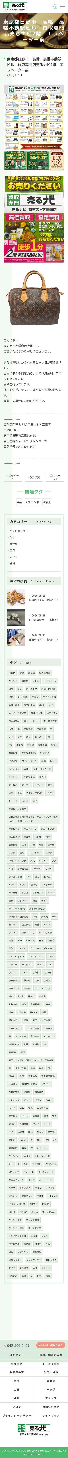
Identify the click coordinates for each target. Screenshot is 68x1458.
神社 (26, 1044)
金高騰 (27, 988)
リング (12, 852)
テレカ (36, 680)
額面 (35, 900)
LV (31, 1148)
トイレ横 (13, 800)
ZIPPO (38, 1244)
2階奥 (42, 704)
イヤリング (22, 1252)
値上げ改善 (20, 1068)
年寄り (54, 744)
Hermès (34, 1012)
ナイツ (31, 1180)
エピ (50, 964)
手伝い (49, 868)
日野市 (12, 673)
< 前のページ (13, 477)
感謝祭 (47, 980)
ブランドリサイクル (44, 1188)
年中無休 (13, 892)
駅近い (12, 1124)
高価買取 (28, 728)
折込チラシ (49, 1036)
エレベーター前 (31, 720)
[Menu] (62, 6)
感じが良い (14, 1020)
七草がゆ (13, 1004)
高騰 (43, 760)
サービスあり (15, 1028)
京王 (50, 736)
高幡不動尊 (14, 1044)
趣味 (11, 688)
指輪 (22, 852)
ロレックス (51, 1259)
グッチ (36, 1124)
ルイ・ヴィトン (16, 956)
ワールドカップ (36, 956)
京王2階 (51, 1132)
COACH (49, 1100)
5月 (47, 1140)
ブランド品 (51, 1164)
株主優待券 (14, 1244)
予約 (54, 916)
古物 (11, 728)
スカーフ (48, 1028)
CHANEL (34, 1204)
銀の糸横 (13, 752)
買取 (22, 673)
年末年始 (30, 940)
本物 (11, 868)
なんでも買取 (45, 932)
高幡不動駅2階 (48, 688)
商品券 (27, 836)
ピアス (25, 1116)
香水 (11, 996)
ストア (25, 800)
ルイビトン (42, 1148)
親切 (46, 1116)
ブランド (13, 680)
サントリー (20, 1036)
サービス (13, 784)
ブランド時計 (32, 1219)
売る (41, 940)
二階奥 (35, 696)
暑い (39, 1140)
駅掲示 (31, 996)
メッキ (12, 884)
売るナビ (45, 1267)
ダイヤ (12, 1267)
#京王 (47, 502)
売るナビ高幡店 (37, 908)
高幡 (11, 940)
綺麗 (26, 1020)
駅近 (26, 1164)
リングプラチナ (33, 1259)
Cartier (34, 1212)
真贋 (54, 860)
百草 (35, 800)
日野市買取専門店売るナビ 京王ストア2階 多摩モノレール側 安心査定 (33, 818)
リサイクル (14, 1100)
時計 (12, 537)
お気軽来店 (29, 704)
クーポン (26, 784)
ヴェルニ (13, 972)
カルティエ (52, 1196)
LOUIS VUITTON (17, 1204)
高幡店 (31, 673)
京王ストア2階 (48, 828)
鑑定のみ (32, 1076)
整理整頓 (13, 760)
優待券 (27, 1244)
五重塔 (36, 1044)
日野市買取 (14, 1092)
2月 (45, 1044)
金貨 (12, 563)
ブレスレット (34, 852)
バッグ (14, 557)
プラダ (38, 1100)
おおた (25, 892)
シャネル (21, 948)
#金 (19, 502)
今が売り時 (42, 1108)
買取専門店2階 (48, 1076)
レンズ (44, 1235)
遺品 (30, 1108)
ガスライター (15, 1259)
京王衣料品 (14, 980)
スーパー (39, 736)
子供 (28, 876)
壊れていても (28, 932)
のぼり (50, 792)
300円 (26, 768)
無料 (24, 1148)
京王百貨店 (14, 836)
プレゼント (38, 892)
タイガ (25, 972)
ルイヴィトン (50, 680)
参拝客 (42, 996)
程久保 (38, 836)
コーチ (12, 1108)
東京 (19, 792)
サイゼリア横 (49, 696)
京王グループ (30, 828)
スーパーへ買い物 (17, 712)
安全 (19, 688)
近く (11, 1164)
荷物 (19, 736)
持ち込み (13, 1275)
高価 (24, 1275)
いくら (23, 1140)
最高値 (36, 1116)
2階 (10, 744)
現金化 (12, 1076)
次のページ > (55, 477)
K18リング (14, 1172)
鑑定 (22, 1076)
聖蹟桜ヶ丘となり (17, 808)
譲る (37, 876)
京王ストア (31, 688)
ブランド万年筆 (16, 1227)
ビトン (27, 1100)
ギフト (51, 892)
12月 (35, 916)
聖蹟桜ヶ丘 (14, 828)
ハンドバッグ (32, 1028)
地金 (11, 696)
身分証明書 (22, 868)
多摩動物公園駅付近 (18, 916)
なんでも (21, 1012)
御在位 (51, 940)
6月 (55, 1140)
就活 (24, 844)
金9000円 (37, 1164)
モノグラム (27, 964)
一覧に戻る (34, 477)
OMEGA (23, 1212)
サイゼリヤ (46, 884)
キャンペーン (45, 1180)
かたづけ (37, 868)
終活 (32, 1068)
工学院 (30, 744)
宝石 (12, 550)
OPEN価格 (22, 696)
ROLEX (12, 1212)
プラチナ (45, 1084)
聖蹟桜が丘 (29, 776)
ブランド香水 (48, 1212)
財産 (32, 844)
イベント (39, 784)
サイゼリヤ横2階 (34, 792)
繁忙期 (44, 916)
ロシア (53, 760)
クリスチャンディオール (42, 948)
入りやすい (52, 712)
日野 (19, 940)
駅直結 (27, 980)
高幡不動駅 (14, 704)
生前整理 (44, 752)
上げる (47, 876)
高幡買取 (13, 1148)
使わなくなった (45, 1172)
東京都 (19, 744)
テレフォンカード (42, 768)
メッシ (51, 956)
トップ (47, 1124)
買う (50, 784)
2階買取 (12, 1052)
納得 (44, 1012)
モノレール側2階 (17, 908)
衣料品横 (24, 1124)
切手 (39, 1275)
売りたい (13, 1196)
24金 (48, 1004)
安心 (51, 704)
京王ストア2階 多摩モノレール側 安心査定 (31, 1060)
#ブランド (32, 502)
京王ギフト (14, 988)
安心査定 (34, 1036)
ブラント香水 (15, 1219)
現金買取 (26, 924)
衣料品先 (13, 1084)
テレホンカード (42, 1156)
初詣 (24, 1004)
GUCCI (33, 1235)
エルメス (24, 1267)
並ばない (13, 924)
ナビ (11, 1132)
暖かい (40, 1132)
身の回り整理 (15, 876)
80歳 (41, 1068)
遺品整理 (13, 844)
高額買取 (41, 728)
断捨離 (27, 1092)
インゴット (28, 1172)
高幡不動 (42, 744)
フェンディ (14, 1156)
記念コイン (27, 1196)
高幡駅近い (35, 1004)
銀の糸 (33, 884)
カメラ (27, 1156)
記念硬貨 (37, 1252)
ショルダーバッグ (17, 860)
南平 (48, 836)
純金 (22, 1108)
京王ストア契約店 (41, 1020)
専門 (23, 1052)
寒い (28, 736)
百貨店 (42, 776)
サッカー (13, 964)
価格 (35, 1267)
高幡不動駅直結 (29, 1084)
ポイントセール (29, 760)
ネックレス (14, 776)
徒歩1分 (47, 972)
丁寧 (54, 1116)
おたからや (25, 1188)
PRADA (45, 1204)
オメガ (47, 924)
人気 (32, 860)
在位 (11, 948)
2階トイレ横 (36, 712)
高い (30, 1132)
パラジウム (14, 768)
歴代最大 (13, 1116)
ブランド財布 (34, 1227)
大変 (11, 736)
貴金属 (14, 544)
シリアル (43, 860)
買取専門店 (44, 673)
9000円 (20, 1132)
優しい (12, 1140)
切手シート (22, 900)
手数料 (36, 972)
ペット (23, 884)
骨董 (41, 844)
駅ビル (44, 900)
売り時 (51, 844)
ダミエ (40, 964)
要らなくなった (16, 1180)
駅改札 (20, 996)
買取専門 (39, 1092)
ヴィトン (13, 932)
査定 (11, 792)
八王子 (12, 1188)
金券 (11, 900)
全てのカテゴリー (20, 531)
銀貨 (11, 1252)
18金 (11, 1012)
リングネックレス (17, 1235)
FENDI (40, 1196)
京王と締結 (14, 720)
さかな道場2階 (29, 752)
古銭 (48, 1275)
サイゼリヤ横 (50, 720)
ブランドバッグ (42, 988)
